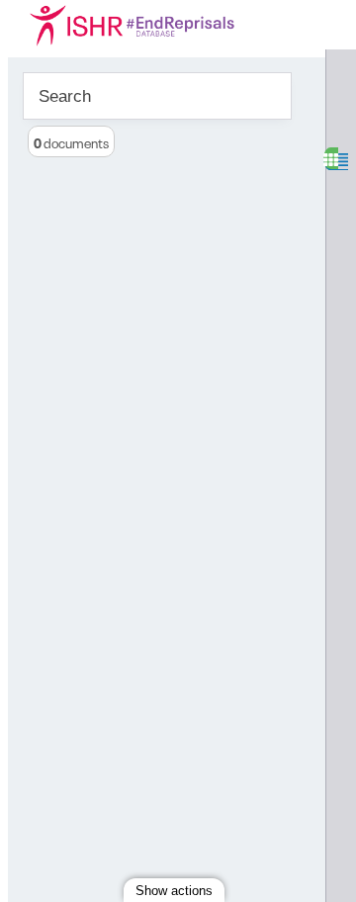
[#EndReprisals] (156, 24)
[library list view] (330, 158)
